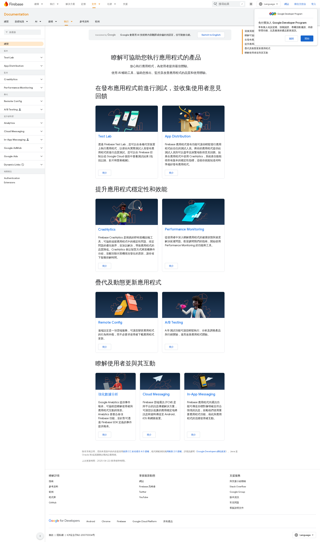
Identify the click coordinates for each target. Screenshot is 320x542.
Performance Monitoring (184, 229)
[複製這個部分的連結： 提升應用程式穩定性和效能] (172, 190)
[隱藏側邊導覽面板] (40, 536)
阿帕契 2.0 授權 (174, 451)
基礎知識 (19, 21)
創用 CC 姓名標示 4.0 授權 (136, 451)
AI (36, 21)
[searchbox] (22, 32)
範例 (97, 21)
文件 (94, 3)
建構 (36, 3)
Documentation (16, 14)
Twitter (142, 491)
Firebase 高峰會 (147, 486)
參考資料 (84, 21)
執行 (52, 3)
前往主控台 (300, 3)
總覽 (6, 21)
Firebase (121, 521)
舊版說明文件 (237, 507)
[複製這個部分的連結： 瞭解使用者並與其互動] (160, 364)
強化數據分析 (108, 394)
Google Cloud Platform (144, 521)
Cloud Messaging (156, 394)
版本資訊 (234, 497)
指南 (51, 481)
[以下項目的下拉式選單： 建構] (43, 4)
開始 (307, 38)
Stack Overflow (238, 486)
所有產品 (168, 521)
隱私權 (60, 535)
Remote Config (110, 322)
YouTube (143, 497)
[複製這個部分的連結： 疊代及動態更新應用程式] (166, 283)
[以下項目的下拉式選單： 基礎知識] (28, 21)
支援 (125, 3)
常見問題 (234, 502)
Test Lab (105, 136)
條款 (51, 535)
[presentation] (160, 57)
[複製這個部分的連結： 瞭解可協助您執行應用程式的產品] (205, 58)
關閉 (291, 38)
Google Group (237, 491)
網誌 (286, 3)
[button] (20, 57)
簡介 (104, 172)
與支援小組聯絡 (238, 481)
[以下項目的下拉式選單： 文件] (100, 4)
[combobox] (228, 4)
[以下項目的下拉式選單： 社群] (116, 4)
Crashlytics (107, 229)
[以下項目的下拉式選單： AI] (41, 21)
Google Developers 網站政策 (211, 451)
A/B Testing (174, 322)
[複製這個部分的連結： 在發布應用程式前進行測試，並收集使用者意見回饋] (112, 97)
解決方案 (70, 3)
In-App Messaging (201, 394)
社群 (109, 3)
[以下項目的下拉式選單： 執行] (59, 4)
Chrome (106, 521)
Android (90, 521)
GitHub (52, 502)
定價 (83, 3)
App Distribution (177, 136)
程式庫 (52, 497)
